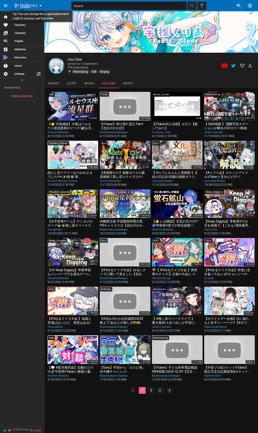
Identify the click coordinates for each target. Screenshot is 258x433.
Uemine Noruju (161, 278)
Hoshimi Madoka (58, 132)
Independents (90, 63)
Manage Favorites (22, 95)
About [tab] (128, 83)
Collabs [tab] (109, 83)
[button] (38, 73)
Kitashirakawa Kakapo (114, 132)
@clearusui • (75, 63)
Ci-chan (209, 278)
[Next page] (169, 390)
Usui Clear (75, 59)
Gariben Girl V (212, 375)
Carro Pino (210, 229)
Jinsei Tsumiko (213, 132)
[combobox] (129, 6)
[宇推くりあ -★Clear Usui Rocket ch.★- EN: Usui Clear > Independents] (56, 66)
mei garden (55, 229)
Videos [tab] (53, 83)
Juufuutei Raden (110, 180)
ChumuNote (55, 326)
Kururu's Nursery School (63, 180)
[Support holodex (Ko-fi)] (9, 430)
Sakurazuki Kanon (215, 326)
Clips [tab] (71, 83)
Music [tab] (90, 83)
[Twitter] (4, 430)
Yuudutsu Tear (161, 132)
